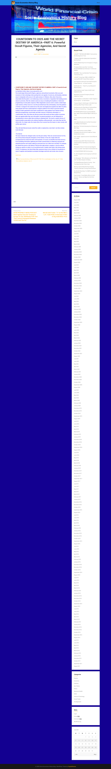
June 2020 (76, 392)
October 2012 (77, 632)
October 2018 (77, 444)
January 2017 (77, 499)
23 (89, 747)
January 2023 (77, 311)
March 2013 (77, 619)
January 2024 (77, 280)
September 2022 (78, 322)
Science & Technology (79, 696)
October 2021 (77, 351)
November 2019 (78, 411)
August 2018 (77, 450)
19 (75, 747)
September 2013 (78, 603)
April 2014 (76, 585)
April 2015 (76, 554)
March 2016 (77, 525)
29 (85, 751)
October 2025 (77, 226)
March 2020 (77, 400)
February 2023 (77, 309)
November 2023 (78, 285)
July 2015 (76, 546)
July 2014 (76, 577)
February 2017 (77, 496)
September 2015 (78, 541)
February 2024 (77, 278)
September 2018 (78, 447)
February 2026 (77, 215)
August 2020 (77, 387)
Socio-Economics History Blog (26, 3)
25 (95, 747)
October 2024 (77, 257)
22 (85, 747)
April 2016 (76, 523)
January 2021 (77, 374)
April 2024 (76, 272)
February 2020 (77, 403)
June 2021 (76, 361)
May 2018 (76, 457)
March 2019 (77, 431)
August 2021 (77, 356)
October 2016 (77, 507)
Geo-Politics (77, 686)
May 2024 (76, 270)
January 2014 (77, 593)
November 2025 (78, 223)
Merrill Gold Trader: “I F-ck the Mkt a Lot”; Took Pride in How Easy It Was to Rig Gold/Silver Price (55, 214)
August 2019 (77, 418)
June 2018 (76, 455)
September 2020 (78, 384)
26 (75, 751)
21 (82, 747)
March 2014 (77, 588)
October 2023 (77, 288)
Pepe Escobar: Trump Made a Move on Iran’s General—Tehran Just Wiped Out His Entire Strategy (84, 177)
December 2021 (78, 345)
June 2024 (76, 267)
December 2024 (78, 252)
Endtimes (76, 683)
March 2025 (77, 244)
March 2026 (77, 212)
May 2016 (76, 520)
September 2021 (78, 353)
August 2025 (77, 231)
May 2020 (76, 395)
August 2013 (77, 606)
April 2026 (76, 210)
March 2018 (77, 463)
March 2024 (77, 275)
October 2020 (77, 382)
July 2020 (76, 390)
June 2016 (76, 517)
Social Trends (77, 699)
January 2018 (77, 468)
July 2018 (76, 452)
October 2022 (77, 319)
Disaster (76, 678)
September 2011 (78, 663)
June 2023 (76, 298)
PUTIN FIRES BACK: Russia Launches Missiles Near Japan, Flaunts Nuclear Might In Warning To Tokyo (85, 113)
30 (89, 751)
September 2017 (78, 478)
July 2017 (76, 483)
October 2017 (77, 476)
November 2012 (78, 629)
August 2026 (77, 199)
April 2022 (76, 335)
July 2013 (76, 608)
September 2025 (78, 228)
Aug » (95, 754)
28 (82, 751)
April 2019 (76, 429)
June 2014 (76, 580)
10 (92, 740)
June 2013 (76, 611)
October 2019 (77, 413)
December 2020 (78, 377)
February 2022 (77, 340)
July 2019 (76, 421)
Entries (77, 716)
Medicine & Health (78, 691)
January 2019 (77, 437)
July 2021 (76, 358)
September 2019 (78, 416)
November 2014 (78, 567)
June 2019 (76, 424)
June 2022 (76, 330)
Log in (75, 713)
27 (79, 751)
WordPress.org (77, 721)
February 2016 (77, 528)
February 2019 (77, 434)
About (98, 2)
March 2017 (77, 494)
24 (92, 747)
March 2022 (77, 338)
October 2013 (77, 601)
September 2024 (78, 259)
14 (82, 744)
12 (75, 744)
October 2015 (77, 538)
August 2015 (77, 543)
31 (92, 751)
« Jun (76, 754)
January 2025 (77, 249)
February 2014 (77, 590)
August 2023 (77, 293)
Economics (76, 681)
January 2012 (77, 655)
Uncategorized (77, 701)
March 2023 (77, 306)
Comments (78, 719)
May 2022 (76, 332)
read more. (18, 155)
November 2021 (78, 348)
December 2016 (78, 502)
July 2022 (76, 327)
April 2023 (76, 304)
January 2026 (77, 218)
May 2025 (76, 239)
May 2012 (76, 645)
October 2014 (77, 569)
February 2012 (77, 653)
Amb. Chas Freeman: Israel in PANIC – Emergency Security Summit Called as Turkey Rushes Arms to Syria (85, 132)
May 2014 (76, 582)
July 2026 (76, 202)
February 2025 (77, 246)
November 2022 (78, 317)
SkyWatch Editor (21, 91)
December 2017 (78, 470)
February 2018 (77, 465)
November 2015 (78, 536)
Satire (75, 693)
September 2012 (78, 635)
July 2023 (76, 296)
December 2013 (78, 596)
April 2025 (76, 241)
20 (79, 747)
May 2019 (76, 426)
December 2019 (78, 408)
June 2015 (76, 549)
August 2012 (77, 637)
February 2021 (77, 371)
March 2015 (77, 556)
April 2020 (76, 397)
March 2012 (77, 650)
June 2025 (76, 236)
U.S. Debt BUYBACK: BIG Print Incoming (83, 151)
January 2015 (77, 562)
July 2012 (76, 640)
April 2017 (76, 491)
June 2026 (76, 205)
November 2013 (78, 598)
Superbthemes (72, 766)
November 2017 (78, 473)
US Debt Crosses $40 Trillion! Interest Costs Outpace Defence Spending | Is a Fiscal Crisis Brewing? (84, 142)
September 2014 (78, 572)
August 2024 (77, 262)
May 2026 (76, 207)
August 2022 (77, 325)
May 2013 (76, 614)
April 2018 (76, 460)
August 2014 (77, 575)
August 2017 (77, 481)
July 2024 (76, 265)
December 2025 (78, 220)
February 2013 (77, 621)
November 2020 (78, 379)
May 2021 (76, 364)
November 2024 (78, 254)
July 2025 (76, 233)
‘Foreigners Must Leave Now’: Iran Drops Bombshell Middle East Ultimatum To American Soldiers (85, 68)
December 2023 (78, 283)
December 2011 (78, 658)
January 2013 (77, 624)
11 (95, 740)
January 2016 (77, 530)
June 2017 (76, 486)
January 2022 (77, 343)
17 (92, 744)
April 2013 (76, 616)
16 (89, 744)
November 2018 (78, 442)
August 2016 (77, 512)
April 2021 (76, 366)
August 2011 (77, 666)
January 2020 (77, 405)
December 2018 (78, 439)
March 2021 (77, 369)
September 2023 (78, 291)
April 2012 (76, 648)
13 (79, 744)
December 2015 (78, 533)
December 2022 (78, 314)
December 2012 (78, 627)
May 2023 (76, 301)
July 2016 (76, 515)
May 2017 (76, 489)
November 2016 (78, 504)
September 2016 (78, 510)
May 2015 (76, 551)
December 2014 (78, 564)
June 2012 (76, 642)
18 (95, 744)
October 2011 (77, 661)
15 (85, 744)
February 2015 (77, 559)
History (75, 688)
